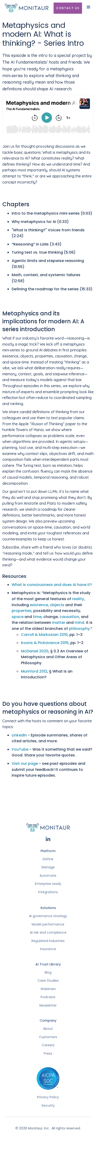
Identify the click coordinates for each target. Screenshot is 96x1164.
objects (57, 605)
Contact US (67, 8)
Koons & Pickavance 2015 (45, 642)
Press (48, 1053)
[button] (88, 9)
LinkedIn (19, 735)
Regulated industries (48, 941)
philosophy (79, 628)
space (18, 616)
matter (58, 622)
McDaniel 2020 (34, 651)
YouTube (20, 749)
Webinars (48, 989)
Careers (48, 1045)
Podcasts (48, 997)
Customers (48, 1037)
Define (48, 859)
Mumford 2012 (34, 671)
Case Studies (48, 980)
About (48, 1028)
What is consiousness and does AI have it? (52, 584)
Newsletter (48, 1005)
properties (21, 610)
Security (48, 1105)
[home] (27, 8)
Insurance (48, 949)
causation (69, 616)
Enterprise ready (48, 884)
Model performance (48, 924)
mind (79, 622)
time (37, 616)
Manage (48, 867)
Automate (48, 875)
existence (39, 605)
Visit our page (25, 763)
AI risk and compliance (48, 932)
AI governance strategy (48, 916)
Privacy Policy (48, 1097)
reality (78, 599)
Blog (48, 972)
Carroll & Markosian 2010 (44, 634)
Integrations (48, 892)
